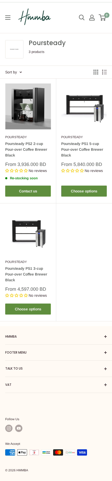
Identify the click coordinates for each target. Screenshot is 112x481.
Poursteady (16, 137)
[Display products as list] (104, 72)
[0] (102, 17)
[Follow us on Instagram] (9, 428)
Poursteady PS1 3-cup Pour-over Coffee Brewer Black (26, 274)
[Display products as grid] (96, 72)
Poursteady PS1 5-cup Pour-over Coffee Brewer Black (82, 149)
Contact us (28, 191)
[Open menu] (7, 17)
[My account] (92, 17)
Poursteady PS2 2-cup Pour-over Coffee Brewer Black (26, 149)
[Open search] (82, 17)
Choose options (84, 191)
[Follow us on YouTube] (18, 428)
